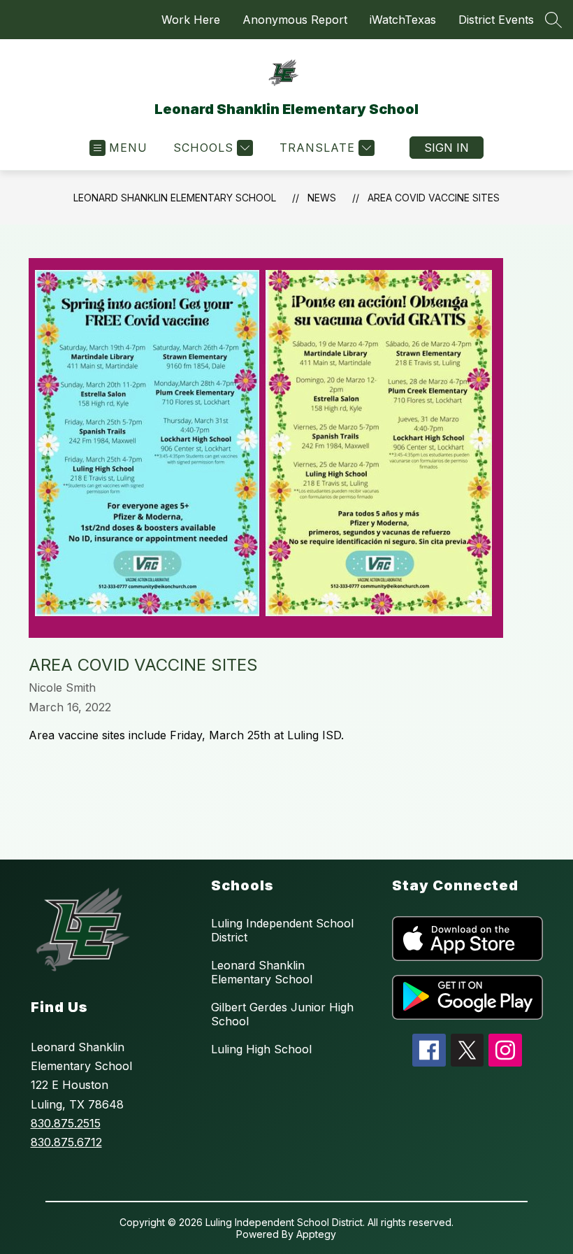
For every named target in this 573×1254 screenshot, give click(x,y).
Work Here (190, 20)
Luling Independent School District (282, 930)
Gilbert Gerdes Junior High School (282, 1014)
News (321, 198)
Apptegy (316, 1234)
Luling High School (261, 1049)
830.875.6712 (66, 1142)
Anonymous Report (294, 20)
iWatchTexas (403, 20)
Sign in (446, 148)
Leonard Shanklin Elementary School (174, 198)
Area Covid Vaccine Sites (434, 198)
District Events (496, 20)
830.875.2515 (66, 1123)
